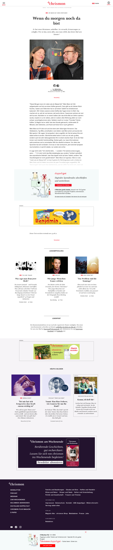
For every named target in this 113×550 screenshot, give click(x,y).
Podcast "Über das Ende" (56, 398)
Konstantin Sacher (55, 421)
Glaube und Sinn (72, 490)
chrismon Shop (62, 513)
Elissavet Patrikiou (57, 90)
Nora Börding (53, 300)
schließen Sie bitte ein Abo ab (65, 327)
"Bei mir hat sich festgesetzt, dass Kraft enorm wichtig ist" (25, 403)
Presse (81, 513)
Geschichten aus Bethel (85, 396)
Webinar (13, 496)
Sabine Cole (58, 89)
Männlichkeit (27, 398)
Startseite (44, 7)
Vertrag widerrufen (52, 505)
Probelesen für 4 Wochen (63, 185)
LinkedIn (60, 331)
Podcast (13, 493)
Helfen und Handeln (87, 490)
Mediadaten (73, 513)
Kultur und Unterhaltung (83, 492)
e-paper (13, 512)
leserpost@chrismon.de (51, 329)
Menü (3, 5)
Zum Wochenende (17, 500)
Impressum (49, 503)
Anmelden (108, 3)
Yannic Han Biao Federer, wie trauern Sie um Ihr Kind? (57, 403)
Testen (95, 3)
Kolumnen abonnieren (20, 503)
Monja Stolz (23, 421)
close (85, 532)
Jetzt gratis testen (47, 545)
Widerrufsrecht (92, 503)
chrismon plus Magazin (20, 509)
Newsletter (15, 490)
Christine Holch (23, 302)
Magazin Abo (50, 513)
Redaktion (49, 521)
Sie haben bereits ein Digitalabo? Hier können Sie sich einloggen (71, 196)
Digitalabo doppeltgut (20, 506)
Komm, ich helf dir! (85, 399)
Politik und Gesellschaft (54, 495)
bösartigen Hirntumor (67, 129)
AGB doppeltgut (79, 503)
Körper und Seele (66, 492)
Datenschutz (60, 503)
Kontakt (69, 503)
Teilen (56, 97)
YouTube (11, 527)
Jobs (87, 513)
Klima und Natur (51, 492)
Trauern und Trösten (73, 495)
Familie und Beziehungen (54, 490)
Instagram (79, 329)
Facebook (50, 331)
